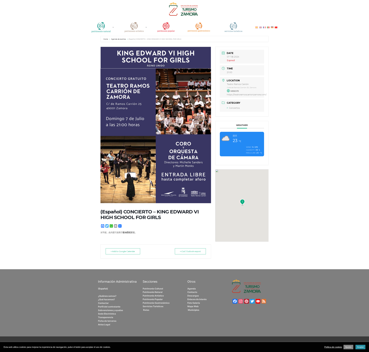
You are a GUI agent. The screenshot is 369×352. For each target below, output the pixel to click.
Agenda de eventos (118, 39)
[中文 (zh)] (276, 27)
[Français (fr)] (264, 27)
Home (105, 39)
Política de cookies (333, 347)
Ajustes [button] (348, 347)
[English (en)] (260, 27)
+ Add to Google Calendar (123, 251)
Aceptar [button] (360, 347)
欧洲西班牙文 (129, 232)
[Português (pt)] (268, 27)
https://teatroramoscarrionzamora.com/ (247, 94)
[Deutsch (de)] (272, 27)
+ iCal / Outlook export (190, 251)
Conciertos (234, 108)
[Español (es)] (256, 27)
